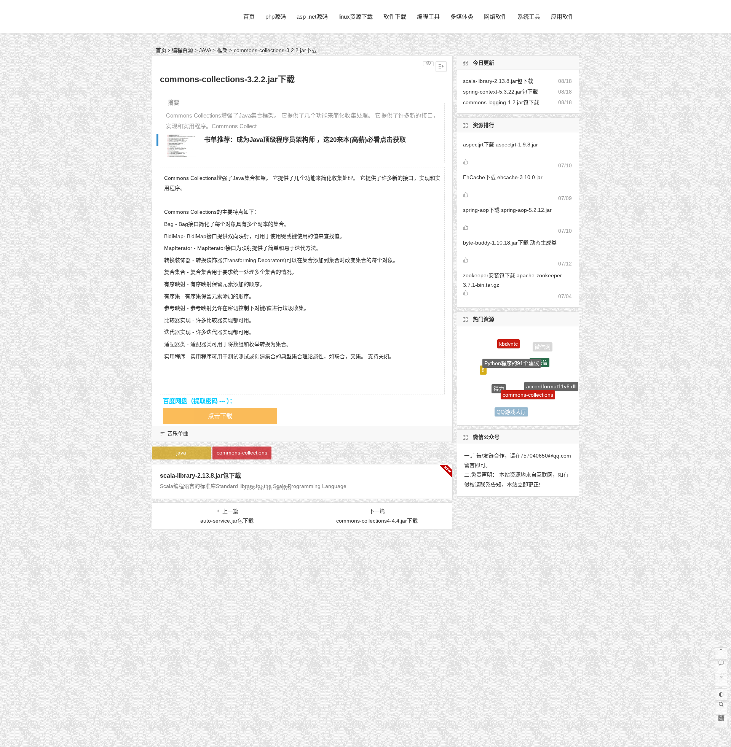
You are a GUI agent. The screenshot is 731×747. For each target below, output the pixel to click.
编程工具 (428, 16)
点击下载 (220, 416)
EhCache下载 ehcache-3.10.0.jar (503, 177)
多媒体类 (461, 16)
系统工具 (528, 16)
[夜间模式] (721, 694)
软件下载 (394, 16)
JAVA (205, 50)
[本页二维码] (721, 722)
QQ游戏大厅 (511, 406)
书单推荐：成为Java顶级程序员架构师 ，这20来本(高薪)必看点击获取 (305, 139)
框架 (222, 50)
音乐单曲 (177, 434)
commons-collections (242, 453)
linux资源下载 (355, 16)
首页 (249, 16)
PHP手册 (487, 397)
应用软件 (562, 16)
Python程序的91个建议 (511, 352)
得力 (498, 378)
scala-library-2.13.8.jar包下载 (200, 475)
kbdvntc (508, 340)
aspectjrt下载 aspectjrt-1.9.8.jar (500, 144)
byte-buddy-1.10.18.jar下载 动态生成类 (510, 243)
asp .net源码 (312, 16)
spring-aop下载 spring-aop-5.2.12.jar (507, 210)
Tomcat (538, 406)
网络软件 (495, 16)
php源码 (275, 16)
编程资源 (182, 50)
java (181, 453)
